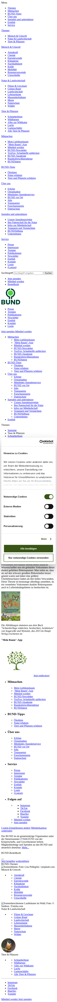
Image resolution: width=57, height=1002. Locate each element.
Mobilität (12, 69)
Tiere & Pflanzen (16, 41)
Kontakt (12, 261)
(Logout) (12, 267)
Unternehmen (14, 233)
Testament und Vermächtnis (21, 228)
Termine (12, 250)
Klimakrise (13, 61)
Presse (11, 244)
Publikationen (14, 253)
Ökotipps (12, 172)
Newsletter (13, 256)
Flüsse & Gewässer (17, 86)
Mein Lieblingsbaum (18, 141)
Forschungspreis (16, 206)
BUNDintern (14, 161)
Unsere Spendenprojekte (20, 219)
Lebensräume (14, 94)
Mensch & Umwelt (17, 36)
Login (11, 264)
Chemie (11, 55)
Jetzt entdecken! (42, 675)
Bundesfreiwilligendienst (20, 158)
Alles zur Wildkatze (17, 122)
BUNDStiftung (15, 231)
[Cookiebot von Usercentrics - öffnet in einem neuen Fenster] (40, 442)
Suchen (48, 273)
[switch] (48, 506)
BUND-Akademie (17, 156)
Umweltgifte (14, 75)
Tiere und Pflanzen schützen (22, 178)
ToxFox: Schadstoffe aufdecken (23, 153)
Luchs (11, 125)
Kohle (11, 66)
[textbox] (28, 273)
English (11, 22)
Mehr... (25, 847)
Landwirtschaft (15, 91)
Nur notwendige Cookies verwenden (28, 557)
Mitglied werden (16, 147)
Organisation (14, 191)
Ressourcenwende (17, 72)
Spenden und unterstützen (20, 19)
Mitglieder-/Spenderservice (21, 194)
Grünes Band (14, 88)
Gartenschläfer (15, 128)
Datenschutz (14, 208)
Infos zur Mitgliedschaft (19, 225)
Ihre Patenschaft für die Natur (22, 222)
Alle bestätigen (28, 548)
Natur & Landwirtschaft (20, 38)
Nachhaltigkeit (15, 63)
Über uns (12, 16)
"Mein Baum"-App (17, 144)
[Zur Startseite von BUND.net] (10, 303)
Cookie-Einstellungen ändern (15, 828)
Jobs (10, 200)
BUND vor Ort (15, 197)
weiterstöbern (22, 861)
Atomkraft (13, 52)
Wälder (11, 106)
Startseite (12, 430)
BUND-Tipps (14, 13)
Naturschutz (14, 103)
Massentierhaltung (17, 97)
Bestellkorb (13, 284)
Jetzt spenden (14, 278)
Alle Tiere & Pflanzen (18, 131)
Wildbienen (13, 119)
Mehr (44, 539)
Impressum (13, 247)
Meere (11, 100)
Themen (12, 8)
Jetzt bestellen (8, 861)
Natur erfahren (15, 175)
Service (11, 25)
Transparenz (14, 203)
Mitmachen (13, 11)
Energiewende (15, 58)
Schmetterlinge (15, 116)
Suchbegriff (7, 273)
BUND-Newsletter (17, 150)
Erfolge (11, 188)
